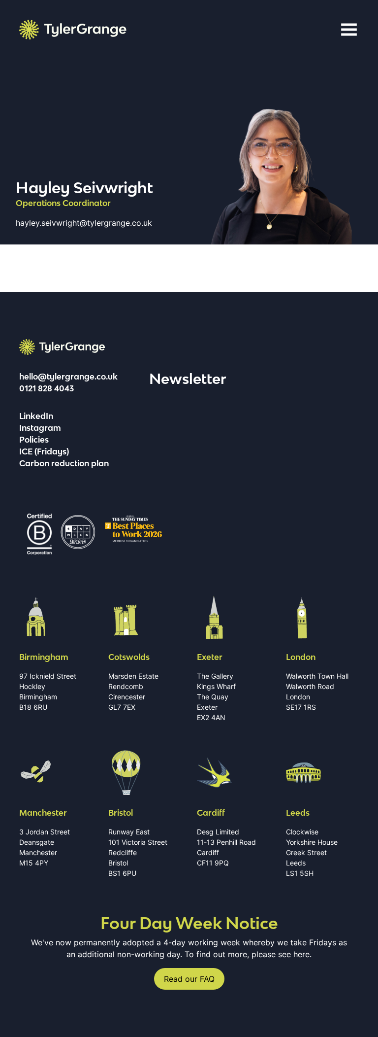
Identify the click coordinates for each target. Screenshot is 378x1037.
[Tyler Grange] (72, 29)
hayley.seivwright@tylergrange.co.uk (84, 223)
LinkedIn (36, 416)
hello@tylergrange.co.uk (68, 376)
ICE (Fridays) (44, 451)
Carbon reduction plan (64, 463)
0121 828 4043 (46, 388)
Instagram (40, 428)
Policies (34, 440)
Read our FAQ (189, 979)
